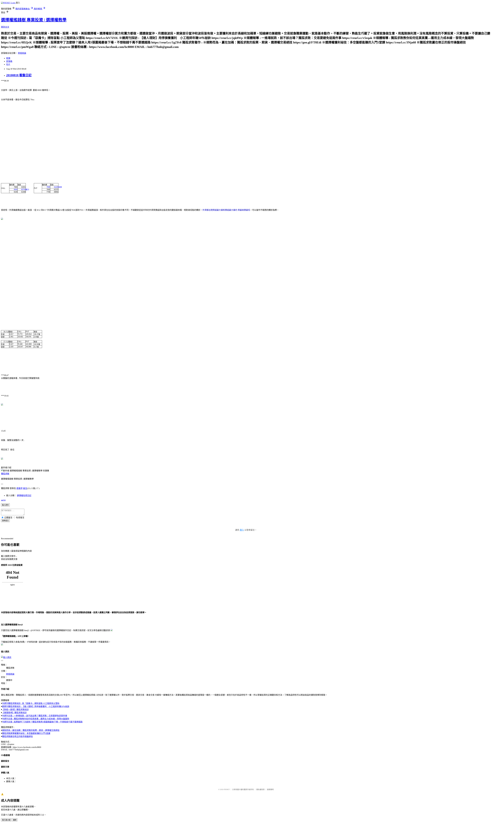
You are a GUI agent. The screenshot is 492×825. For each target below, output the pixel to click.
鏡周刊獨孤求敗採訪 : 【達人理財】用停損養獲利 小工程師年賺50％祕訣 (35, 706)
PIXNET (227, 789)
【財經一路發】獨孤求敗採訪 (15, 709)
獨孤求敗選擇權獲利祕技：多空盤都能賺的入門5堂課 (26, 733)
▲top (3, 500)
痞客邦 (19, 488)
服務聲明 (270, 789)
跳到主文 (5, 27)
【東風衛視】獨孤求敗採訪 (14, 713)
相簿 (8, 58)
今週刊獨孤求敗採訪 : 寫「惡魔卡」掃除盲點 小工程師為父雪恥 (30, 703)
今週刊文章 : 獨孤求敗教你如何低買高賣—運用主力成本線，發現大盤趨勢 (35, 719)
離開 (14, 820)
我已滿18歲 (6, 820)
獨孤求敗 (5, 474)
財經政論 (22, 53)
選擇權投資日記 (24, 495)
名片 (8, 64)
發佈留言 (5, 521)
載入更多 (5, 505)
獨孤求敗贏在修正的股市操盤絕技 (17, 736)
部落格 (9, 61)
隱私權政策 (260, 789)
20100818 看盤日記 (19, 75)
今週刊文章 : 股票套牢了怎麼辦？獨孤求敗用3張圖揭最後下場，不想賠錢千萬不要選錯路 (42, 722)
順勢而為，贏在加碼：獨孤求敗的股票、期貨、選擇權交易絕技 (30, 730)
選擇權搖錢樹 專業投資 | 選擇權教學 (33, 20)
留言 (25, 488)
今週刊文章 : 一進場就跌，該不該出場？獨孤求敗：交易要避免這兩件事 (34, 716)
